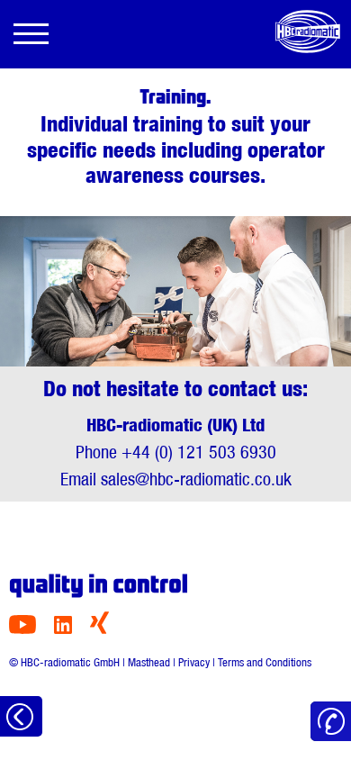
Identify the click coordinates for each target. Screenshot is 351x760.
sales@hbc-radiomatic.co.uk (196, 479)
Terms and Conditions (264, 662)
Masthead (149, 662)
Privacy (194, 662)
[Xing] (99, 629)
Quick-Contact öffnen (330, 721)
